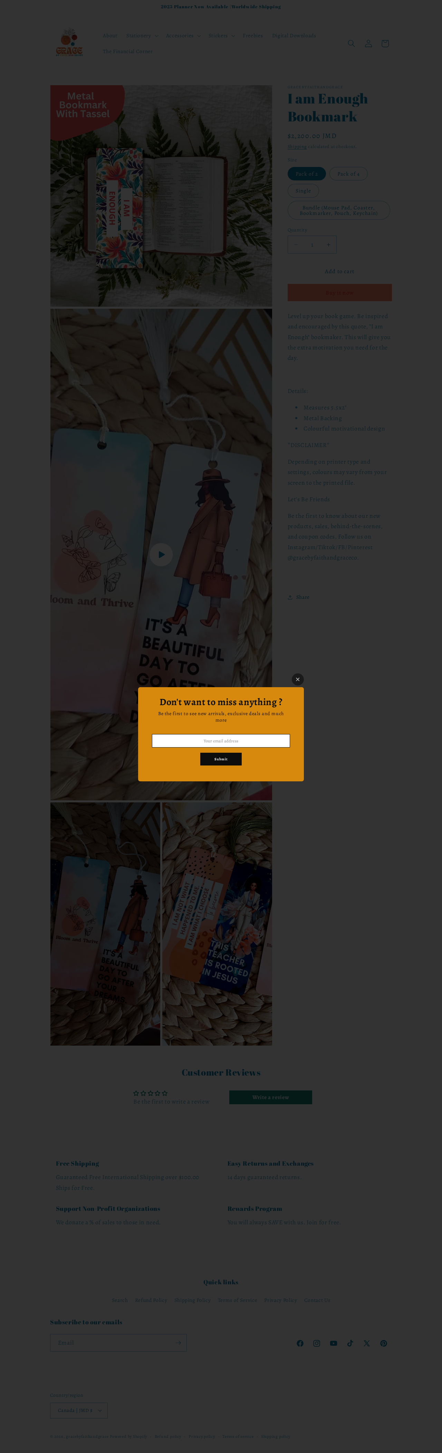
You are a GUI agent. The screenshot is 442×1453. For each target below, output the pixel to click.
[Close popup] (298, 679)
